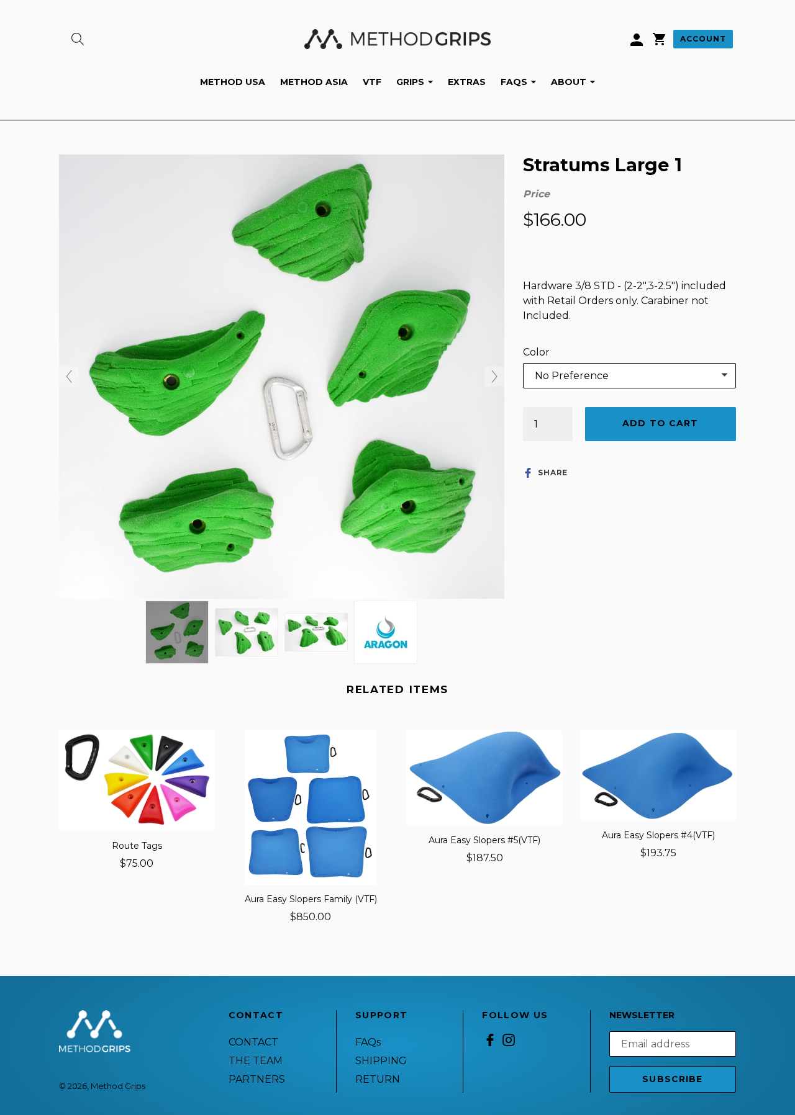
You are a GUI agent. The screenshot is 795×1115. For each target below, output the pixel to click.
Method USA (232, 81)
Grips (417, 81)
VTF (372, 81)
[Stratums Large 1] (177, 632)
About (576, 81)
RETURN (377, 1079)
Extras (467, 81)
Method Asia (314, 81)
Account (703, 38)
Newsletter (642, 1015)
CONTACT (253, 1042)
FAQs (521, 81)
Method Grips (118, 1086)
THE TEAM (256, 1061)
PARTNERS (257, 1079)
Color (536, 352)
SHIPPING (381, 1061)
